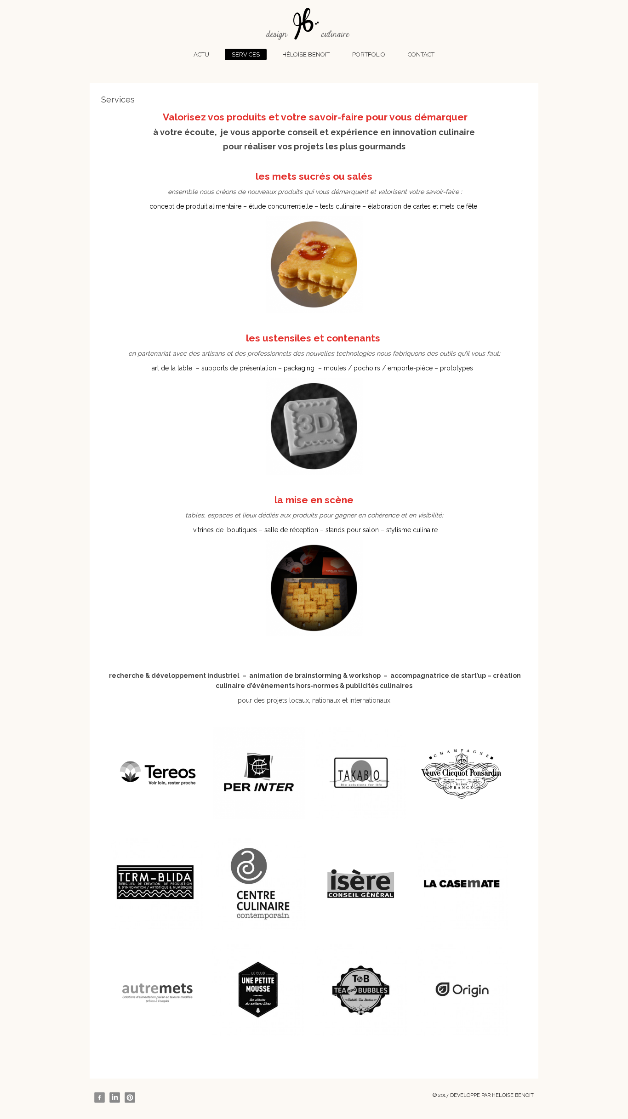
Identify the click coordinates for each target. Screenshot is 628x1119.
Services (246, 54)
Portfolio (368, 54)
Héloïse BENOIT (306, 54)
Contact (421, 54)
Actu (201, 54)
